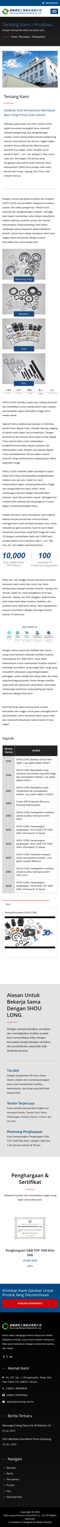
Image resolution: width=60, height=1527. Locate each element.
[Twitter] (7, 1357)
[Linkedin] (11, 1357)
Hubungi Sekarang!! (30, 1303)
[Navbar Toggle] (54, 11)
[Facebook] (3, 1357)
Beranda (11, 1468)
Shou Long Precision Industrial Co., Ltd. (25, 1515)
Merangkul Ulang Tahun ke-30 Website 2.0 (26, 1425)
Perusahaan (24, 37)
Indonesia (52, 3)
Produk (10, 1485)
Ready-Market (44, 1522)
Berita (10, 1473)
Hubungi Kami (14, 1497)
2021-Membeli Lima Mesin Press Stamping (26, 1439)
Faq (8, 1491)
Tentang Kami (38, 37)
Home (14, 37)
